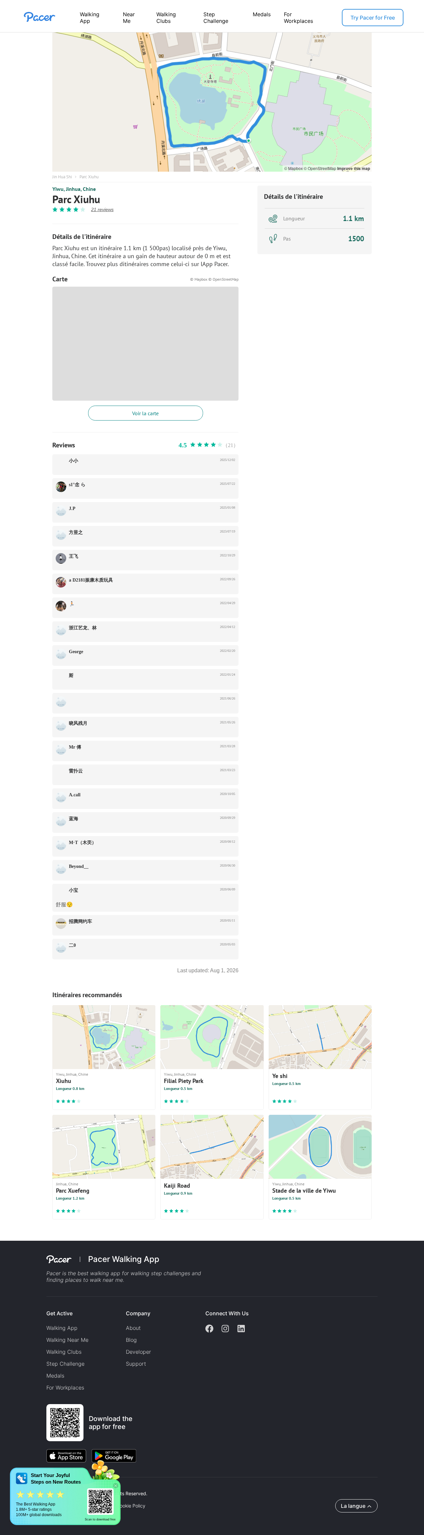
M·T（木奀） (82, 842)
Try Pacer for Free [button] (372, 17)
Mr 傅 (75, 747)
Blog (131, 1339)
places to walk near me (94, 1280)
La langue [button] (353, 1506)
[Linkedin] (241, 1329)
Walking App (89, 17)
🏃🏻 (72, 603)
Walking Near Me (67, 1339)
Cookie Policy (131, 1505)
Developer (138, 1351)
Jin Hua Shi (62, 177)
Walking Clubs (166, 17)
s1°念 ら (77, 484)
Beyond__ (78, 866)
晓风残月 (78, 723)
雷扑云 (76, 770)
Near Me (129, 17)
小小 (73, 460)
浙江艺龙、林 (83, 627)
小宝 (73, 890)
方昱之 (76, 532)
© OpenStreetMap (320, 168)
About (133, 1328)
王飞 (73, 556)
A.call (74, 794)
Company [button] (138, 1313)
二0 (72, 945)
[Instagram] (225, 1329)
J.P (72, 508)
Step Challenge (215, 17)
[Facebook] (209, 1329)
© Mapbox (294, 168)
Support (136, 1363)
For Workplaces (298, 17)
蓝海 (73, 818)
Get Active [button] (59, 1313)
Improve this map (353, 168)
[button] (115, 1485)
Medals (262, 14)
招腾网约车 (80, 921)
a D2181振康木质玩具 (91, 580)
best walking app (100, 1273)
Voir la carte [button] (145, 413)
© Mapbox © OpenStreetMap (214, 279)
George (76, 651)
